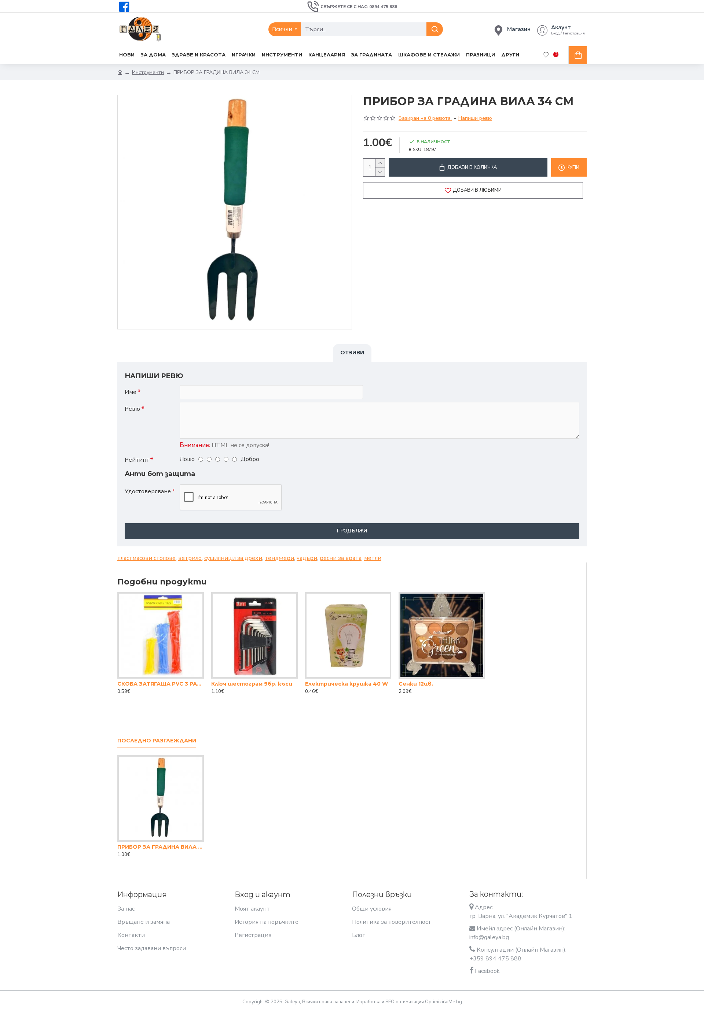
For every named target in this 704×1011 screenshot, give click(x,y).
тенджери (279, 558)
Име (130, 392)
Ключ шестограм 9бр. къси (251, 683)
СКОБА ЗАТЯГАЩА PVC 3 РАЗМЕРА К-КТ (160, 683)
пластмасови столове (146, 558)
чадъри (307, 558)
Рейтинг (137, 460)
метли (372, 558)
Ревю (132, 409)
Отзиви (352, 352)
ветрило (190, 558)
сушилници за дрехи (233, 558)
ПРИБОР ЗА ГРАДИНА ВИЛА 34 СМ (160, 847)
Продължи (352, 531)
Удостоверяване (148, 491)
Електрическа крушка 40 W (346, 683)
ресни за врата (341, 558)
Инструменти (148, 72)
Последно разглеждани (156, 741)
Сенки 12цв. (416, 683)
